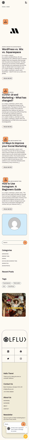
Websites (9, 46)
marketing (5, 256)
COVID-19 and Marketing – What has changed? (14, 97)
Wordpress (17, 46)
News (4, 46)
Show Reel (7, 400)
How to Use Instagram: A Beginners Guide (11, 186)
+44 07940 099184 (9, 392)
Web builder (17, 283)
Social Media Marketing (14, 140)
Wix (4, 286)
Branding (5, 253)
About (5, 406)
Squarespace (6, 283)
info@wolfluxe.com (9, 389)
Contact (6, 408)
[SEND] (23, 424)
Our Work (6, 403)
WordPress (11, 286)
